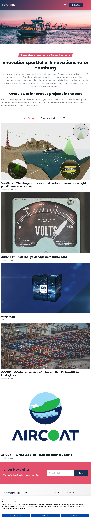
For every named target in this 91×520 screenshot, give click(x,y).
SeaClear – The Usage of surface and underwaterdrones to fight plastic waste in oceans (43, 184)
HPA (63, 118)
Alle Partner (29, 118)
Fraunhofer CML (48, 118)
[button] (65, 5)
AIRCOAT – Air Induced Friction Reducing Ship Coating (36, 455)
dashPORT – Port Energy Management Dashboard (34, 257)
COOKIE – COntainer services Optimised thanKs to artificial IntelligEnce (40, 373)
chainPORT (8, 316)
